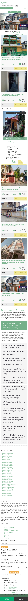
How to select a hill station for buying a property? (13, 353)
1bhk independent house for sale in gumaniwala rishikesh (13, 95)
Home (10, 33)
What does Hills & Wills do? (12, 365)
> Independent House (18, 34)
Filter (7, 599)
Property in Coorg (6, 472)
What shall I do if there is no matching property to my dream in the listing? (14, 388)
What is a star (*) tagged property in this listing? (11, 396)
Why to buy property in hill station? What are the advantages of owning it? (12, 325)
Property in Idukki (6, 473)
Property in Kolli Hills (7, 462)
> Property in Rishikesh (17, 33)
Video (14, 161)
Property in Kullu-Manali (8, 487)
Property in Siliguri (6, 493)
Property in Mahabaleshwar (9, 484)
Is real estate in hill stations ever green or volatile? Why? (14, 346)
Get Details (20, 161)
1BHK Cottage (10, 142)
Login (3, 4)
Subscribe (4, 547)
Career (6, 534)
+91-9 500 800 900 (10, 588)
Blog (5, 526)
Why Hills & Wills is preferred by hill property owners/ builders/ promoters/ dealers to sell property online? (14, 438)
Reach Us (6, 535)
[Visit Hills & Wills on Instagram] (13, 592)
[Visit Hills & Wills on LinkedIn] (14, 592)
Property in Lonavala (7, 479)
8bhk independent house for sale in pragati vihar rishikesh (13, 188)
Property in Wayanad (7, 468)
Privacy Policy (7, 529)
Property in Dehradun (7, 476)
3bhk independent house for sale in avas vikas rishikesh (13, 225)
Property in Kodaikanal (7, 453)
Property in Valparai (7, 467)
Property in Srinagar (7, 495)
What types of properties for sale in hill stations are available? (14, 359)
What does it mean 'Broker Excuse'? (12, 403)
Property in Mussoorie (7, 490)
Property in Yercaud (7, 461)
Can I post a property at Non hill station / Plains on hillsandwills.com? (14, 428)
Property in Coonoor (7, 458)
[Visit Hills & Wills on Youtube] (11, 592)
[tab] (14, 325)
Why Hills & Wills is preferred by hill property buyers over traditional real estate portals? (14, 380)
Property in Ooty (6, 455)
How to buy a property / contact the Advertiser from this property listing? (14, 371)
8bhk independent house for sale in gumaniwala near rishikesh (13, 58)
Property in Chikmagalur (8, 486)
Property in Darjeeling (7, 489)
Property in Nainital (7, 475)
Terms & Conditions (9, 527)
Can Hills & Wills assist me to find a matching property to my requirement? (13, 410)
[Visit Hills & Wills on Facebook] (12, 592)
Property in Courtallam (7, 465)
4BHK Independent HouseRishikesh (14, 26)
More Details (20, 68)
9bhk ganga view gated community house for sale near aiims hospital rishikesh (14, 262)
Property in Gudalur (7, 456)
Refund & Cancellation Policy (11, 530)
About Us (3, 1)
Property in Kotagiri (7, 459)
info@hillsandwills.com (11, 587)
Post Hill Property (6, 8)
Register (4, 2)
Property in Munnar (7, 470)
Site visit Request (8, 532)
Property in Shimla (6, 478)
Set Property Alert (14, 572)
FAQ (5, 537)
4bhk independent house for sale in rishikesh (13, 294)
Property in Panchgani (7, 481)
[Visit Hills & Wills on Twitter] (16, 592)
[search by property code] (16, 6)
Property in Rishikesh (7, 492)
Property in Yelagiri (7, 464)
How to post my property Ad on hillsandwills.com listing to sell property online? (14, 419)
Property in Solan (6, 482)
